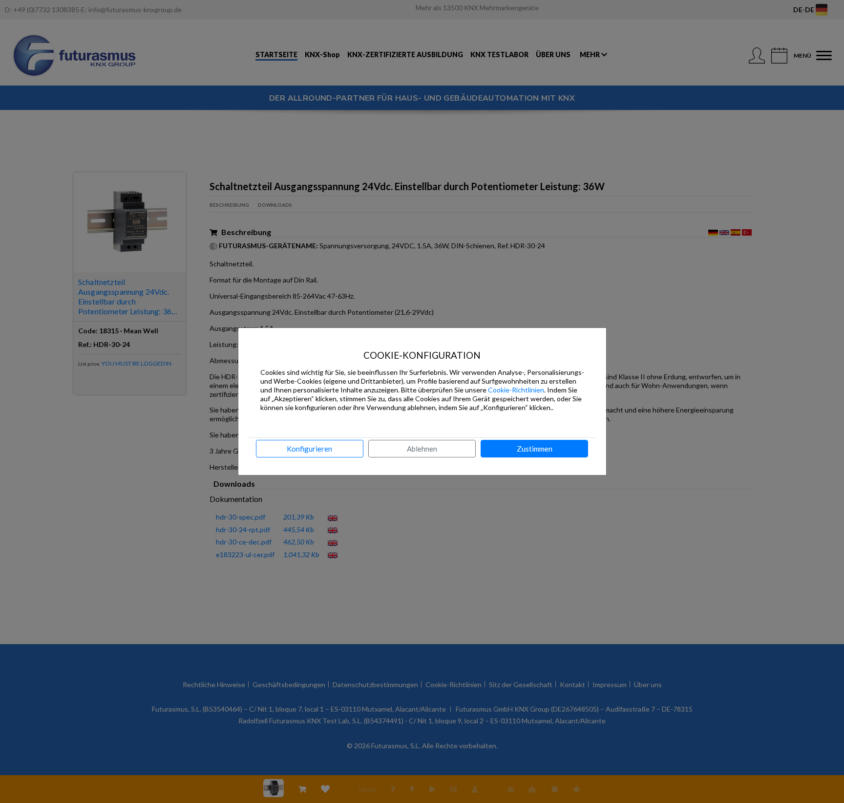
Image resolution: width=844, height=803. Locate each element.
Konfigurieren (309, 448)
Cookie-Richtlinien (516, 390)
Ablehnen (422, 448)
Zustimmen (534, 448)
